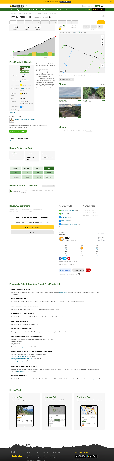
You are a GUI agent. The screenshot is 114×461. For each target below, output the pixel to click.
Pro (37, 452)
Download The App (82, 452)
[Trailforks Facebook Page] (11, 452)
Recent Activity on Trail (20, 148)
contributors (71, 264)
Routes (31, 10)
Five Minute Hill (62, 100)
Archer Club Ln (15, 360)
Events (55, 10)
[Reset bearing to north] (102, 45)
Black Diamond (25, 81)
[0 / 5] (74, 25)
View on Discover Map (67, 79)
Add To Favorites (79, 270)
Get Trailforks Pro (98, 10)
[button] (24, 411)
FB (60, 258)
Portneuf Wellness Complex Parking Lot (21, 358)
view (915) (93, 29)
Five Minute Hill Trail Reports (23, 185)
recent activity (90, 379)
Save (100, 27)
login (102, 6)
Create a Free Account (32, 227)
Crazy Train (64, 217)
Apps (61, 10)
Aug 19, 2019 (62, 27)
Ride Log (46, 10)
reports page (20, 347)
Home (12, 10)
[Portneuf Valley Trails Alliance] (103, 17)
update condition (49, 185)
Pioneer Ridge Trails (88, 210)
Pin (69, 258)
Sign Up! (45, 452)
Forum (54, 458)
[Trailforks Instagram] (14, 452)
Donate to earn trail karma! (18, 131)
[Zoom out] (102, 42)
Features (29, 455)
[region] (82, 52)
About (28, 452)
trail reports (15, 211)
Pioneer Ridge (23, 75)
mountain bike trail (40, 17)
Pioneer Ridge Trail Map (89, 213)
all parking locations (19, 362)
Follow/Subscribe (66, 270)
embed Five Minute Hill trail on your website (68, 261)
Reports (38, 10)
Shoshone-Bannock (15, 141)
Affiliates (52, 455)
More (67, 10)
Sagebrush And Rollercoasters (69, 224)
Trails (24, 10)
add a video (89, 131)
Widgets (39, 458)
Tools (44, 455)
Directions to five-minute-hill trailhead (68, 76)
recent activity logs (22, 371)
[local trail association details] (11, 122)
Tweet (64, 258)
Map (18, 10)
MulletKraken (63, 264)
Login (32, 232)
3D (102, 65)
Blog (38, 455)
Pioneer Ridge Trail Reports (90, 215)
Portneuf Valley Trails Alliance (25, 119)
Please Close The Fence (67, 210)
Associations (55, 452)
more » (53, 195)
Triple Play (64, 213)
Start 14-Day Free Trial (65, 1)
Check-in (93, 27)
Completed (86, 27)
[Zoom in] (102, 40)
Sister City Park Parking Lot (18, 356)
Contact (29, 458)
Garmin (45, 458)
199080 (22, 88)
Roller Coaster (65, 220)
